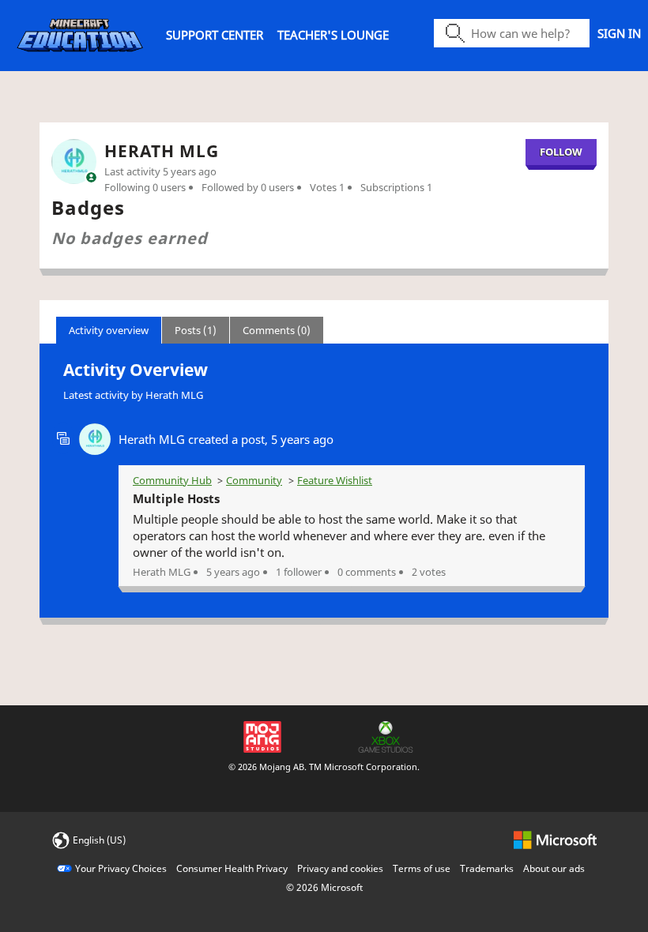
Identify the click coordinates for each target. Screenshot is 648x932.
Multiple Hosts (176, 498)
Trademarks (487, 868)
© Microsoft (324, 887)
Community (254, 480)
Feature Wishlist (334, 480)
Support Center (214, 35)
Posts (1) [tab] (196, 330)
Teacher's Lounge (333, 35)
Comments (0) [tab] (277, 330)
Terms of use (421, 868)
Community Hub (172, 480)
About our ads (554, 868)
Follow (561, 152)
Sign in (619, 33)
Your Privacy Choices (121, 868)
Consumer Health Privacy (232, 868)
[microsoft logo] (555, 839)
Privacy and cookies (340, 868)
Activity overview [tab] (109, 330)
